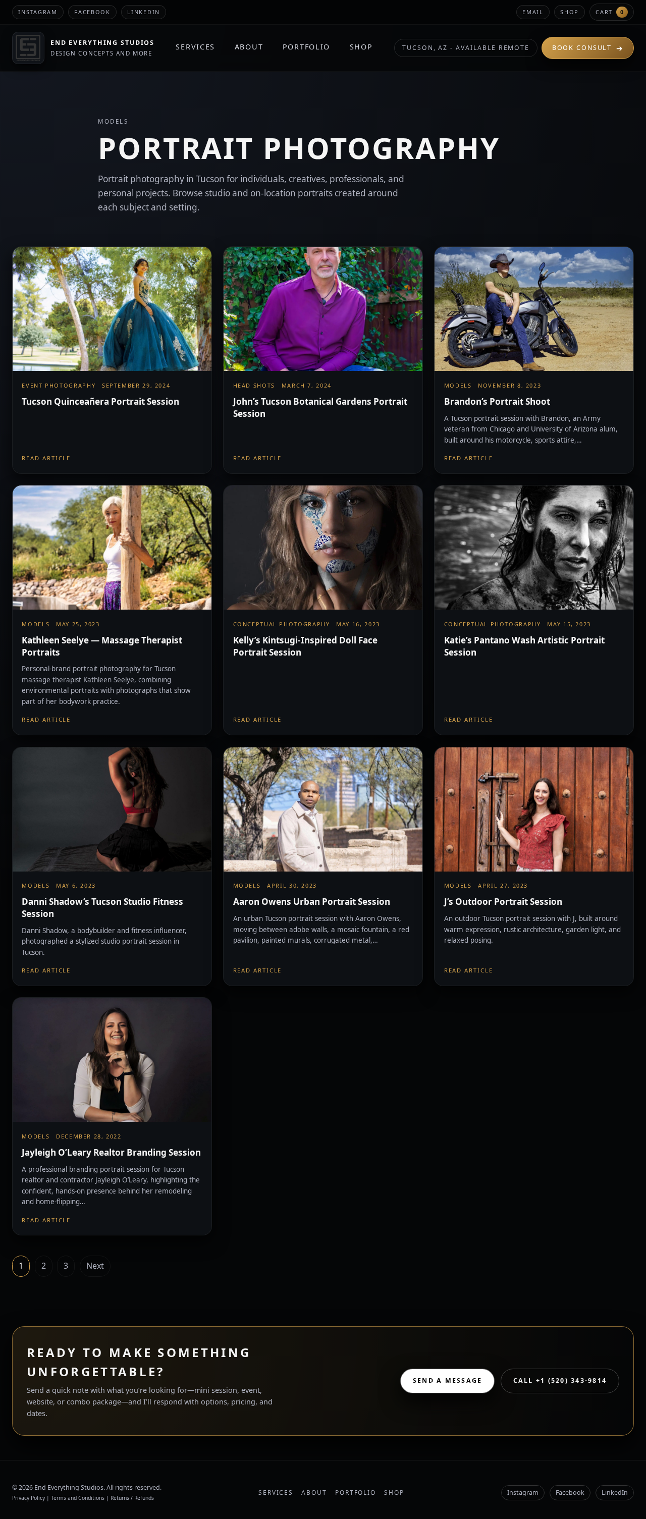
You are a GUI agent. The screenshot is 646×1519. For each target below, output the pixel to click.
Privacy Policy (28, 1497)
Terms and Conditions (77, 1497)
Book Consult (588, 48)
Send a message (447, 1380)
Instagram (38, 12)
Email (533, 12)
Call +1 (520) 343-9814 (560, 1380)
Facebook (92, 12)
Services (195, 46)
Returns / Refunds (132, 1497)
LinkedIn (615, 1492)
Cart (610, 12)
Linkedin (143, 12)
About (249, 46)
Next (95, 1265)
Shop (569, 12)
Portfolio (307, 46)
